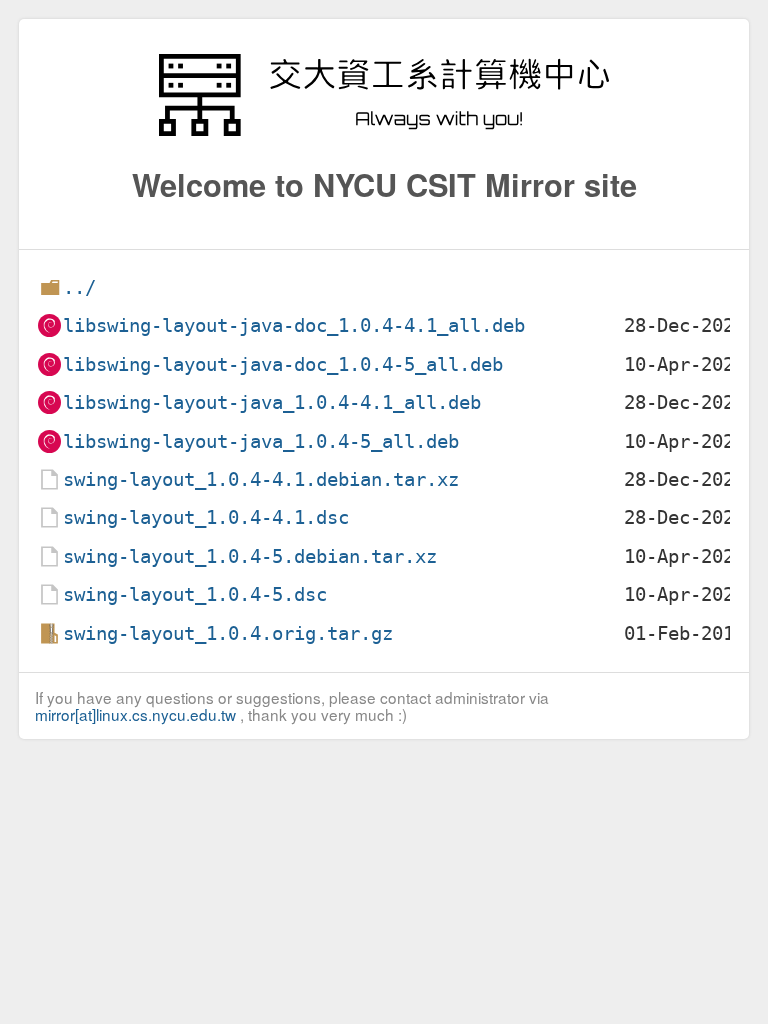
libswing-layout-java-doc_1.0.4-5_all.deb (283, 364)
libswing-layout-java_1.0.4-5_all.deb (261, 441)
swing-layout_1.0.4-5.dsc (195, 594)
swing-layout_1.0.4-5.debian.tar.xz (250, 556)
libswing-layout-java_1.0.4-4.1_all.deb (272, 402)
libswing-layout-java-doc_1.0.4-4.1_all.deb (294, 325)
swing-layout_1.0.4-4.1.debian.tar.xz (261, 479)
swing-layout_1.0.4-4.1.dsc (206, 517)
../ (79, 287)
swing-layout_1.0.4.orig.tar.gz (228, 633)
